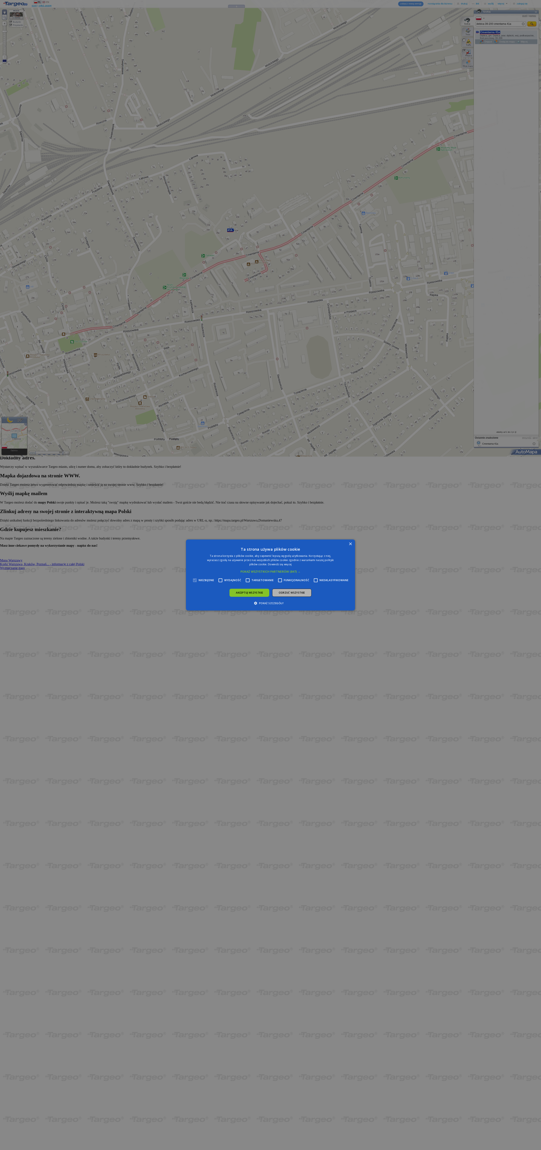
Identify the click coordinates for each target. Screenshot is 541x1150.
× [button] (350, 544)
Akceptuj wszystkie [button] (249, 592)
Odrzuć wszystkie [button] (292, 592)
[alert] (270, 575)
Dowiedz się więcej (280, 564)
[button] (270, 572)
